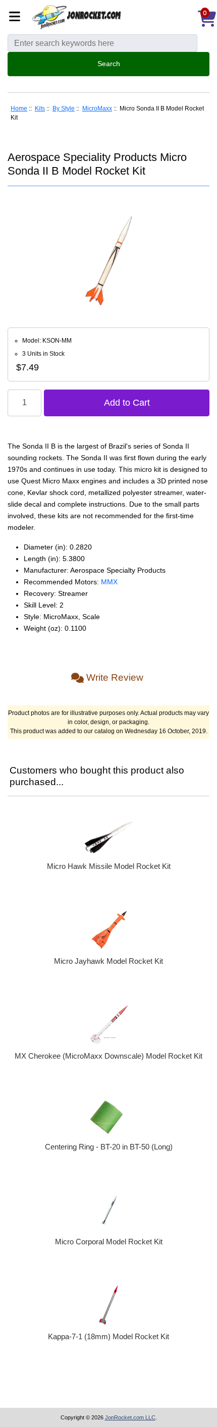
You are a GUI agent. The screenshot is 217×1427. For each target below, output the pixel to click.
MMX (109, 582)
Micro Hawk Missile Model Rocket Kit (109, 866)
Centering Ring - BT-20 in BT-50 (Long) (109, 1146)
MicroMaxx (97, 108)
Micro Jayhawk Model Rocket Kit (108, 961)
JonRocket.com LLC (130, 1417)
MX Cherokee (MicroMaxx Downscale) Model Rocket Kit (108, 1056)
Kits (40, 108)
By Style (63, 108)
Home (19, 108)
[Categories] (17, 17)
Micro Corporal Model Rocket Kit (108, 1241)
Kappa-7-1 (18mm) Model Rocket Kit (108, 1336)
